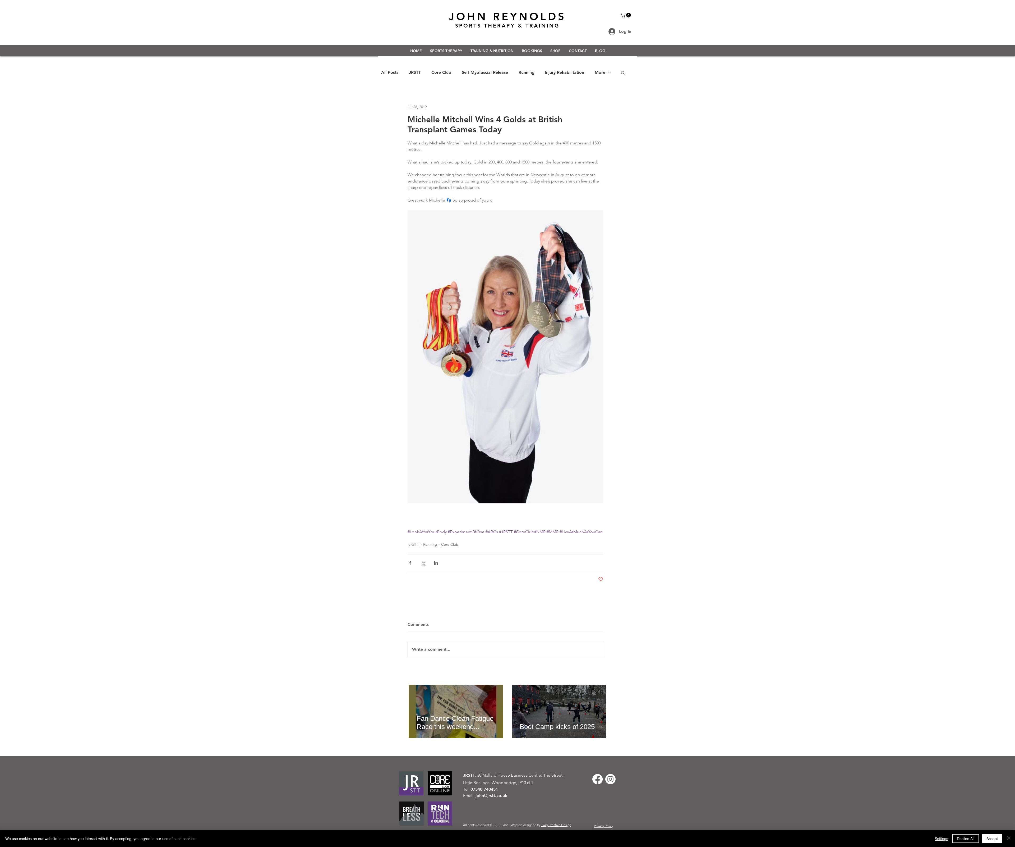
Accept (992, 838)
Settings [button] (941, 838)
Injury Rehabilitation (564, 72)
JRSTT (415, 72)
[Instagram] (610, 779)
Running (526, 72)
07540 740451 (484, 789)
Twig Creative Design (556, 825)
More (600, 72)
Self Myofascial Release (485, 72)
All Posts (389, 72)
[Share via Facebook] (410, 563)
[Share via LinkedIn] (436, 563)
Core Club (441, 72)
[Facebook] (597, 779)
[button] (626, 15)
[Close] (1008, 838)
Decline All (965, 838)
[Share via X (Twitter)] (423, 563)
